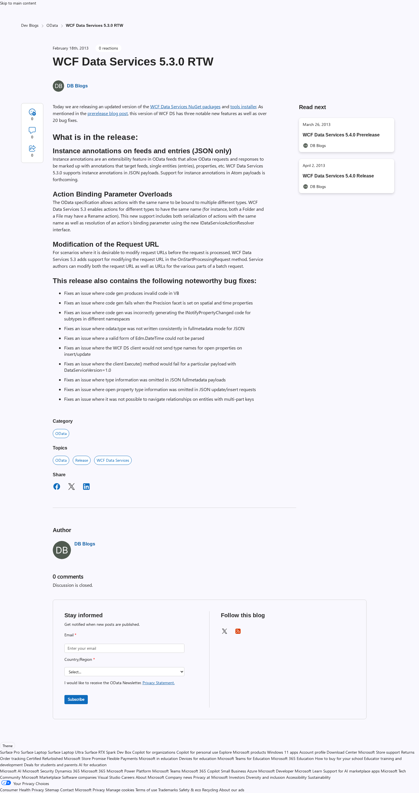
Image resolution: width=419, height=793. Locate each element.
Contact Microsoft (75, 789)
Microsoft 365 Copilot (201, 771)
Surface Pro (10, 752)
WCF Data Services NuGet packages (185, 106)
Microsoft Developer (276, 771)
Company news (178, 777)
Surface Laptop (34, 752)
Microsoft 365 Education (292, 758)
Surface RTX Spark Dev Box (108, 752)
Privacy (99, 789)
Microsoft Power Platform (129, 771)
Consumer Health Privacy (22, 789)
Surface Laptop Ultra (66, 752)
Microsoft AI (10, 771)
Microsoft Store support (379, 752)
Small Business (233, 771)
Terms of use (146, 789)
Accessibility (296, 777)
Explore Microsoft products (242, 752)
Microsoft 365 (93, 771)
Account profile (312, 752)
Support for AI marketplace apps (351, 771)
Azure (252, 771)
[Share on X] (72, 487)
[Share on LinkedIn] (86, 487)
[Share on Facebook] (57, 487)
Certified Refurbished (45, 758)
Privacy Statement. (159, 682)
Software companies (79, 777)
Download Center (342, 752)
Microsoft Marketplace (41, 777)
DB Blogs (77, 85)
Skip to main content (18, 3)
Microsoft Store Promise (85, 758)
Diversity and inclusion (265, 777)
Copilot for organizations (153, 752)
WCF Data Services (113, 460)
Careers (128, 777)
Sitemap (52, 789)
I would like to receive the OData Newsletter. (119, 682)
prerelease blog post (108, 113)
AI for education (93, 764)
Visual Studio (109, 777)
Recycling (210, 789)
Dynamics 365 (67, 771)
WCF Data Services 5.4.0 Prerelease (341, 134)
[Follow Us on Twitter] (224, 633)
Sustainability (319, 777)
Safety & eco (190, 789)
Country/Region (79, 659)
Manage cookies (120, 789)
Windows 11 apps (282, 752)
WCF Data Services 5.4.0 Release (338, 175)
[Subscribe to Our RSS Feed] (238, 633)
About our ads (231, 789)
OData (52, 25)
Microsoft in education (158, 758)
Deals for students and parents (51, 764)
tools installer (243, 106)
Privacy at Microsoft (210, 777)
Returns (407, 752)
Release (81, 460)
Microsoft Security (38, 771)
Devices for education (197, 758)
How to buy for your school (339, 758)
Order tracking (12, 758)
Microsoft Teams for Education (243, 758)
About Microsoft (150, 777)
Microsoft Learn (308, 771)
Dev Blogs (29, 25)
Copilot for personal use (197, 752)
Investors (237, 777)
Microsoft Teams (166, 771)
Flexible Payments (122, 758)
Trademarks (168, 789)
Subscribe (76, 699)
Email (70, 634)
